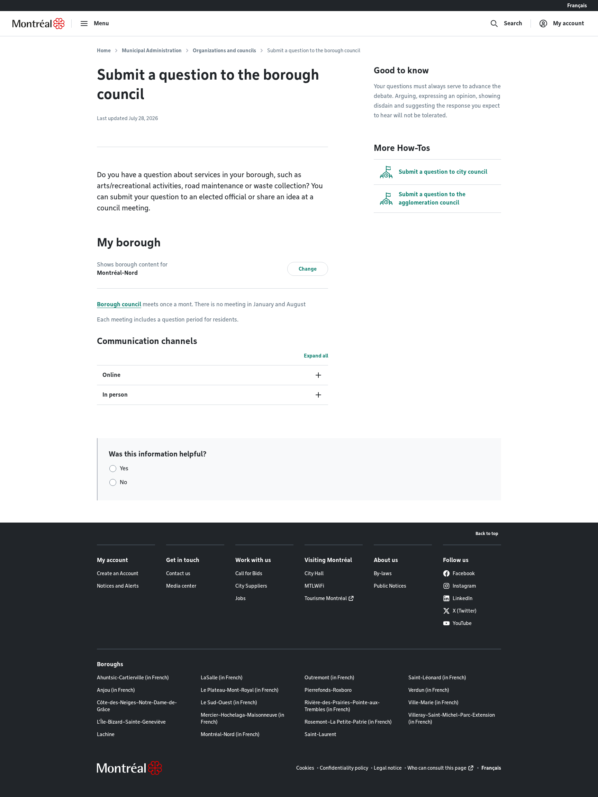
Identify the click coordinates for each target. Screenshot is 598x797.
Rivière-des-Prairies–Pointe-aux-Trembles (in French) (342, 706)
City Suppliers (251, 586)
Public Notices (390, 586)
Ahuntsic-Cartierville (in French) (133, 677)
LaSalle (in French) (222, 677)
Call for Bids (248, 573)
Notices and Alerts (118, 586)
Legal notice (388, 768)
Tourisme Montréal (326, 598)
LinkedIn (462, 598)
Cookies (305, 768)
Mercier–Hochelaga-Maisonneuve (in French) (242, 718)
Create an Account (117, 573)
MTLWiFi (314, 586)
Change (308, 269)
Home (104, 50)
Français (577, 5)
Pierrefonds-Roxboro (328, 690)
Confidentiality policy (344, 768)
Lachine (106, 734)
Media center (181, 586)
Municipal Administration (152, 50)
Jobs (240, 598)
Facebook (464, 573)
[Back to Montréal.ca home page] (38, 23)
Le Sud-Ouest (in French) (229, 702)
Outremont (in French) (329, 677)
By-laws (383, 573)
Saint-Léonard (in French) (437, 677)
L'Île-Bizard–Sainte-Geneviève (131, 722)
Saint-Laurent (320, 734)
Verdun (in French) (428, 690)
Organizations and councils (224, 50)
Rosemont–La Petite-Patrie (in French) (348, 722)
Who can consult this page (436, 768)
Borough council (119, 304)
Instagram (464, 586)
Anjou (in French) (116, 690)
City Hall (314, 573)
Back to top (486, 533)
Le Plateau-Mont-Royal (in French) (240, 690)
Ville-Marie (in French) (433, 702)
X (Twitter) (465, 611)
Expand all (316, 356)
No (123, 482)
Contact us (178, 573)
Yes (124, 468)
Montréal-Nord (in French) (230, 734)
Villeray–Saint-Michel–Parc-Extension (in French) (451, 718)
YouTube (462, 623)
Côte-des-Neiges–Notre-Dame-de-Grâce (137, 706)
